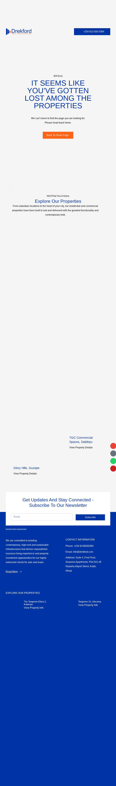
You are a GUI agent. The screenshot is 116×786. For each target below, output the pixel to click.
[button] (66, 31)
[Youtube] (89, 578)
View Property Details (25, 473)
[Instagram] (75, 578)
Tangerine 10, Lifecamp (89, 601)
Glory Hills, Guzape (26, 468)
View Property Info (34, 607)
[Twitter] (82, 578)
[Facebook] (68, 578)
